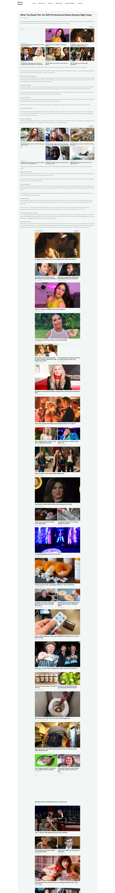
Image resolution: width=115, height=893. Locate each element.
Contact (80, 3)
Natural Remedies (70, 3)
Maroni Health (20, 3)
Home (33, 3)
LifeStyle (50, 3)
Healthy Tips (41, 3)
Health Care (59, 3)
